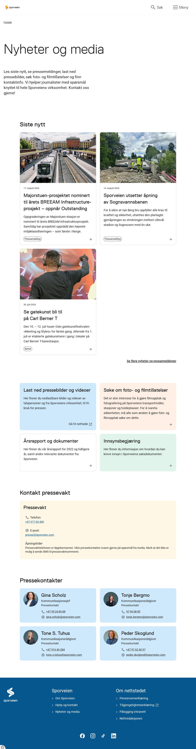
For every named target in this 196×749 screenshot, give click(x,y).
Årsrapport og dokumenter (51, 441)
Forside (8, 22)
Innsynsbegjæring (122, 441)
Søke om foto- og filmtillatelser (136, 390)
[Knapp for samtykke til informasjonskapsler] (3, 747)
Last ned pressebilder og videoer (57, 390)
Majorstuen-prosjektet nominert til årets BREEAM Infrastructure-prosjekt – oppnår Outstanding (57, 202)
